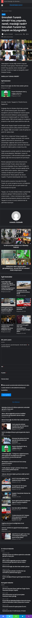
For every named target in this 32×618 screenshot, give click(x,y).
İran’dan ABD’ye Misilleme (21, 308)
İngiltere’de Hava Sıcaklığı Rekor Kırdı (13, 523)
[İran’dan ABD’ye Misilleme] (24, 302)
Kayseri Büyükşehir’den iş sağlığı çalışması (19, 447)
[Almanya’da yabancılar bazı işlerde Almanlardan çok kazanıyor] (6, 441)
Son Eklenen (16, 402)
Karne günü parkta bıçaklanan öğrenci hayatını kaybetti (7, 309)
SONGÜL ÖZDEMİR (8, 34)
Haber (10, 11)
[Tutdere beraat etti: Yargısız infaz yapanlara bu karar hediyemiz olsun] (8, 319)
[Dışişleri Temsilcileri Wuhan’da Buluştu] (6, 495)
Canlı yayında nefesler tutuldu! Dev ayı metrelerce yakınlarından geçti (20, 426)
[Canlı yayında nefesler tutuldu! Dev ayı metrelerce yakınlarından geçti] (6, 426)
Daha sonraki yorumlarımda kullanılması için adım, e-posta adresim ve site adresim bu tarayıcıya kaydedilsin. (15, 387)
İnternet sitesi (5, 379)
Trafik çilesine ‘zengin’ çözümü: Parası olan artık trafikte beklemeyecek (14, 468)
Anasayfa (5, 11)
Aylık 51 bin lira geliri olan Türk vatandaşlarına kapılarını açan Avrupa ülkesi (23, 328)
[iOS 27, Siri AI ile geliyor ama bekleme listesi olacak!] (6, 481)
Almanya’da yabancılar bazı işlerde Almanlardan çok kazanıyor (20, 440)
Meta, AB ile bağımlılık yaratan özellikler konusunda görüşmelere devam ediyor (14, 414)
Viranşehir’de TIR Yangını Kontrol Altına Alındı (23, 292)
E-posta (3, 372)
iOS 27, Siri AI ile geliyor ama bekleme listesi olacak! (20, 479)
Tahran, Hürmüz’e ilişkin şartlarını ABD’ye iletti (15, 474)
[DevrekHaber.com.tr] (16, 5)
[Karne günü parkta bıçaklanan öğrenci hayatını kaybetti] (8, 302)
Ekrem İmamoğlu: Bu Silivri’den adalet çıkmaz (15, 1)
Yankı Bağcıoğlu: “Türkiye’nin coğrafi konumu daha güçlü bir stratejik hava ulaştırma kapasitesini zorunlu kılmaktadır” (8, 285)
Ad (2, 366)
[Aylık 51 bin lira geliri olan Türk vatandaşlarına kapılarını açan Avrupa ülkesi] (24, 319)
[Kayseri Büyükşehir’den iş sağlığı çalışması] (5, 94)
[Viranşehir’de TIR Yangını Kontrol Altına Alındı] (24, 285)
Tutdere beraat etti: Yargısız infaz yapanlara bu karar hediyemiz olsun (7, 327)
